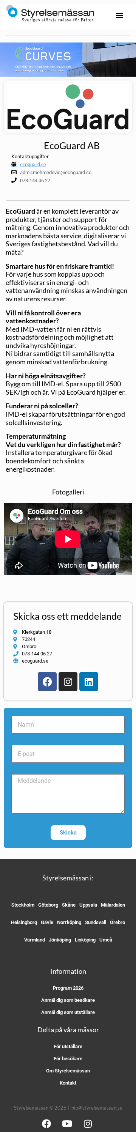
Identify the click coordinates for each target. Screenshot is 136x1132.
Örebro (117, 922)
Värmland (34, 940)
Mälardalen (113, 905)
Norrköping (69, 922)
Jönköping (60, 940)
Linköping (85, 940)
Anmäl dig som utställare (68, 1012)
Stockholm (22, 905)
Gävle (47, 922)
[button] (119, 15)
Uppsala (88, 905)
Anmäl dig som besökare (68, 1000)
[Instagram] (68, 681)
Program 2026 (68, 988)
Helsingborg (24, 922)
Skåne (69, 905)
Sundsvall (95, 922)
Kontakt (68, 1083)
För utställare (68, 1046)
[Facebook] (47, 681)
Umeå (105, 940)
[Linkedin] (88, 681)
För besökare (68, 1058)
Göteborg (48, 905)
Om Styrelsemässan (68, 1071)
